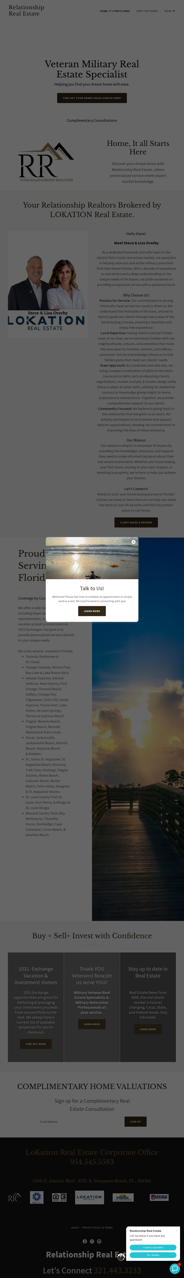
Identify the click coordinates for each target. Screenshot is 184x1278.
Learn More (92, 611)
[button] (175, 1269)
